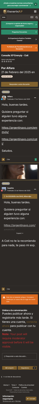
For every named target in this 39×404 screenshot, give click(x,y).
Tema (13, 385)
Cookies (24, 387)
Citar (8, 159)
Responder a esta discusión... (16, 356)
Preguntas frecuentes (19, 32)
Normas (18, 401)
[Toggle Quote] (5, 196)
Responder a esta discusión (19, 84)
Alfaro (10, 68)
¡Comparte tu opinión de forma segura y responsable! (19, 25)
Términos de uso (8, 401)
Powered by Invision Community (19, 392)
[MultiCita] (3, 159)
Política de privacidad (26, 385)
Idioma (6, 385)
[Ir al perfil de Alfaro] (4, 98)
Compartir (10, 368)
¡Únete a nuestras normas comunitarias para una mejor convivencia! (18, 4)
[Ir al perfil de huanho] (4, 189)
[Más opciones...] (35, 97)
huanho (10, 188)
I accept (31, 399)
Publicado (18, 99)
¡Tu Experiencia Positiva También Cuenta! (19, 39)
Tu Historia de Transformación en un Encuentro (19, 48)
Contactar (15, 387)
